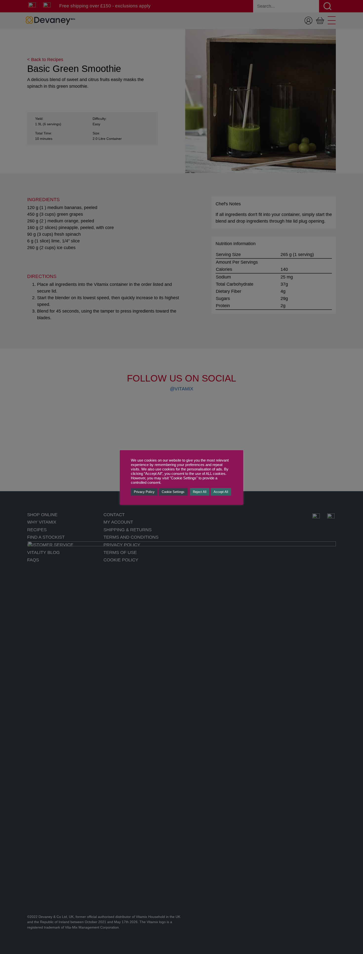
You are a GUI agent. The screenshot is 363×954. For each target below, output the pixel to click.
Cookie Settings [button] (173, 492)
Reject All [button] (199, 492)
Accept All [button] (221, 492)
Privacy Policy (144, 492)
